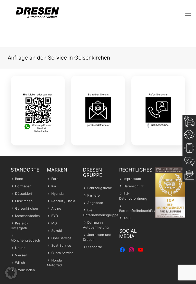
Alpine (56, 208)
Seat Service (61, 245)
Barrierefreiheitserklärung (139, 211)
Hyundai (57, 193)
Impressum (132, 179)
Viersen (21, 255)
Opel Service (61, 238)
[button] (11, 273)
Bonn (19, 179)
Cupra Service (62, 253)
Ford (54, 179)
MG (54, 223)
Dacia (71, 201)
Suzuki (56, 231)
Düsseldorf (23, 193)
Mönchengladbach (25, 240)
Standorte (94, 247)
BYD (54, 216)
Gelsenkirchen (26, 208)
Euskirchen (24, 201)
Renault (57, 201)
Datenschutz (134, 186)
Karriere (93, 195)
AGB (127, 218)
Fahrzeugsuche (99, 188)
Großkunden (25, 270)
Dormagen (23, 186)
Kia (53, 186)
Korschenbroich (27, 216)
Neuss (20, 248)
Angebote (95, 203)
